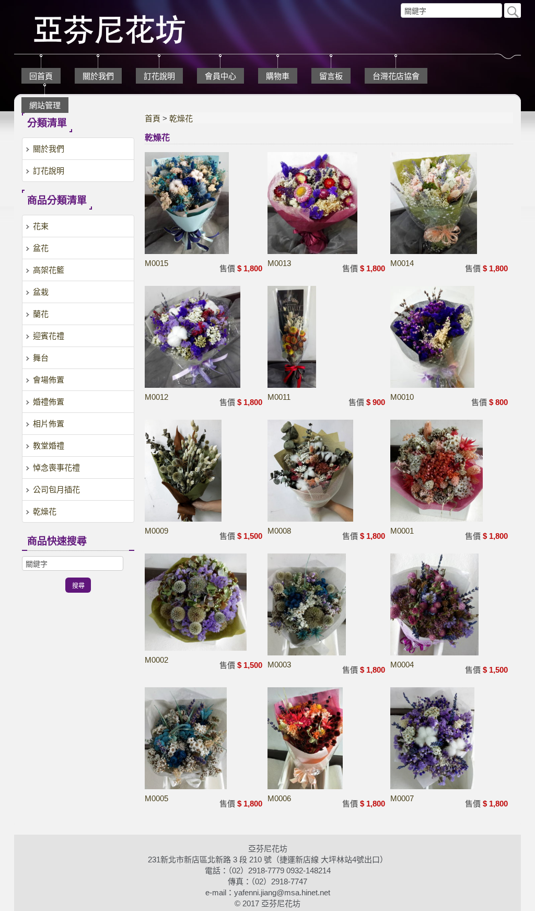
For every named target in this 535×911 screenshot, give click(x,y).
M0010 (402, 397)
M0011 (279, 397)
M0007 (402, 798)
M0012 (156, 397)
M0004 (402, 664)
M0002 (156, 659)
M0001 (402, 530)
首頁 (152, 118)
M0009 (156, 530)
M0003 (279, 664)
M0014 (402, 263)
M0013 (279, 263)
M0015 (156, 263)
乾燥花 (181, 118)
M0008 (279, 530)
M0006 (279, 798)
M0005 (156, 798)
